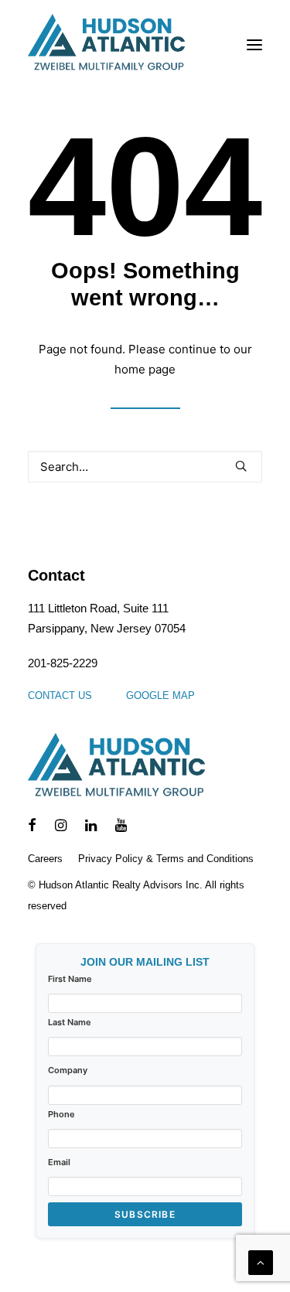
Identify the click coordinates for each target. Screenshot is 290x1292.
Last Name (69, 1022)
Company (67, 1070)
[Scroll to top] (260, 1261)
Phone (61, 1114)
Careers (45, 858)
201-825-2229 (62, 663)
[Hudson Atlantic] (106, 45)
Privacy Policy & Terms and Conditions (166, 858)
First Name (70, 978)
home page (145, 369)
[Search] (145, 466)
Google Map (160, 695)
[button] (254, 45)
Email (59, 1162)
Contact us (60, 695)
